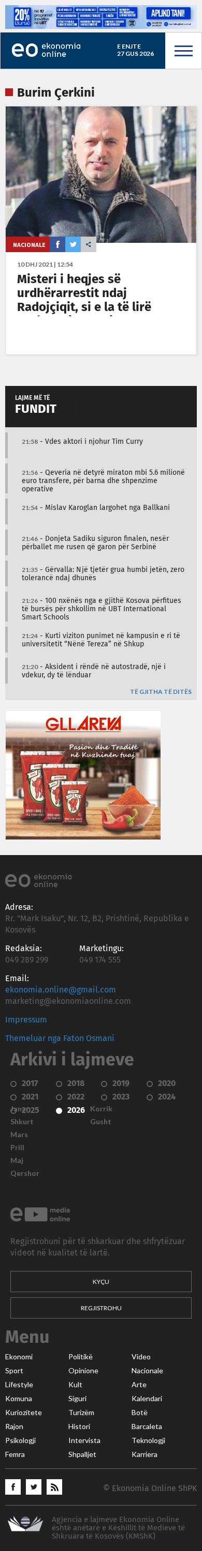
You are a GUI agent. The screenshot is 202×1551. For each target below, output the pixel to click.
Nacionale (29, 245)
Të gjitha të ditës (161, 692)
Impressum (26, 1020)
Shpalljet (82, 1454)
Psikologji (20, 1440)
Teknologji (148, 1440)
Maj (16, 1160)
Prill (17, 1147)
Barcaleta (147, 1426)
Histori (79, 1426)
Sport (14, 1370)
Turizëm (81, 1412)
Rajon (14, 1426)
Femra (15, 1454)
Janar (19, 1108)
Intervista (84, 1440)
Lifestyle (19, 1384)
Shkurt (22, 1121)
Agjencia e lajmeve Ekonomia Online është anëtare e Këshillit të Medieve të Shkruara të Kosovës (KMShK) (118, 1528)
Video (141, 1356)
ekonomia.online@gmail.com (60, 990)
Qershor (24, 1173)
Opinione (83, 1370)
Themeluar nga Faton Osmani (59, 1038)
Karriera (144, 1454)
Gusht (100, 1121)
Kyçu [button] (101, 1281)
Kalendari (147, 1398)
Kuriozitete (23, 1412)
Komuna (18, 1398)
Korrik (101, 1108)
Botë (140, 1412)
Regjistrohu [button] (101, 1308)
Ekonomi (19, 1356)
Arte (139, 1384)
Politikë (80, 1356)
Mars (19, 1134)
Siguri (77, 1398)
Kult (75, 1384)
